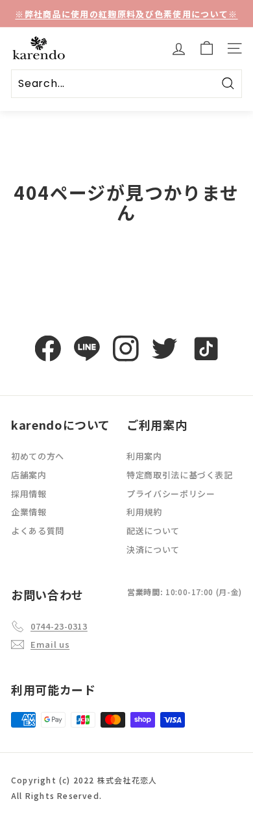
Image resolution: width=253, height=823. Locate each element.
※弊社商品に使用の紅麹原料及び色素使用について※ (126, 14)
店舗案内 (29, 475)
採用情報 (29, 493)
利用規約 (144, 512)
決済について (153, 549)
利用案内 (144, 456)
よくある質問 (37, 530)
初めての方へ (37, 456)
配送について (153, 530)
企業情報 (29, 512)
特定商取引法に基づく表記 (179, 475)
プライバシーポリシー (170, 493)
